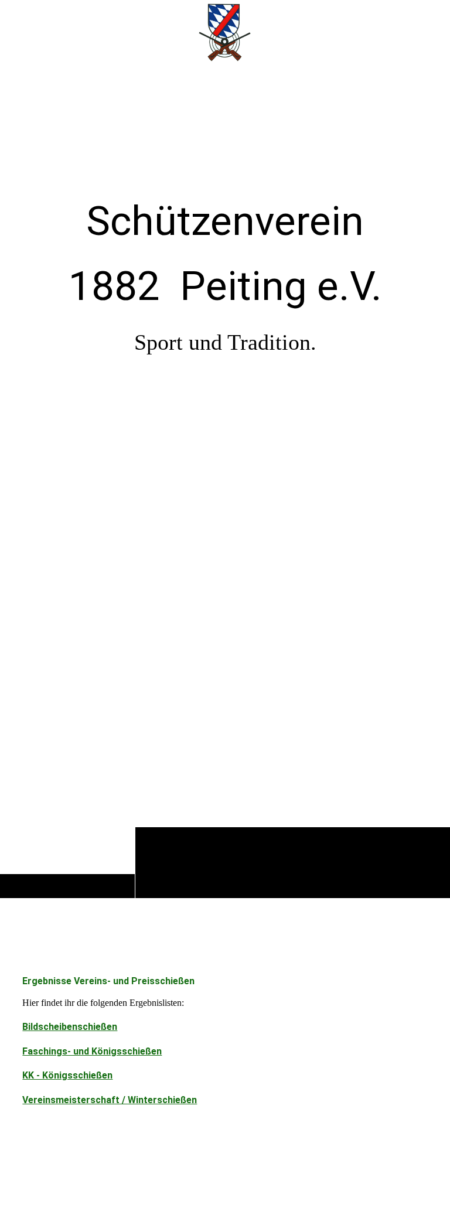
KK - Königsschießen (67, 1075)
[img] (225, 481)
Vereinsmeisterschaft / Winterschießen (109, 1099)
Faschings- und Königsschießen (92, 1051)
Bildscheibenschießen (69, 1026)
